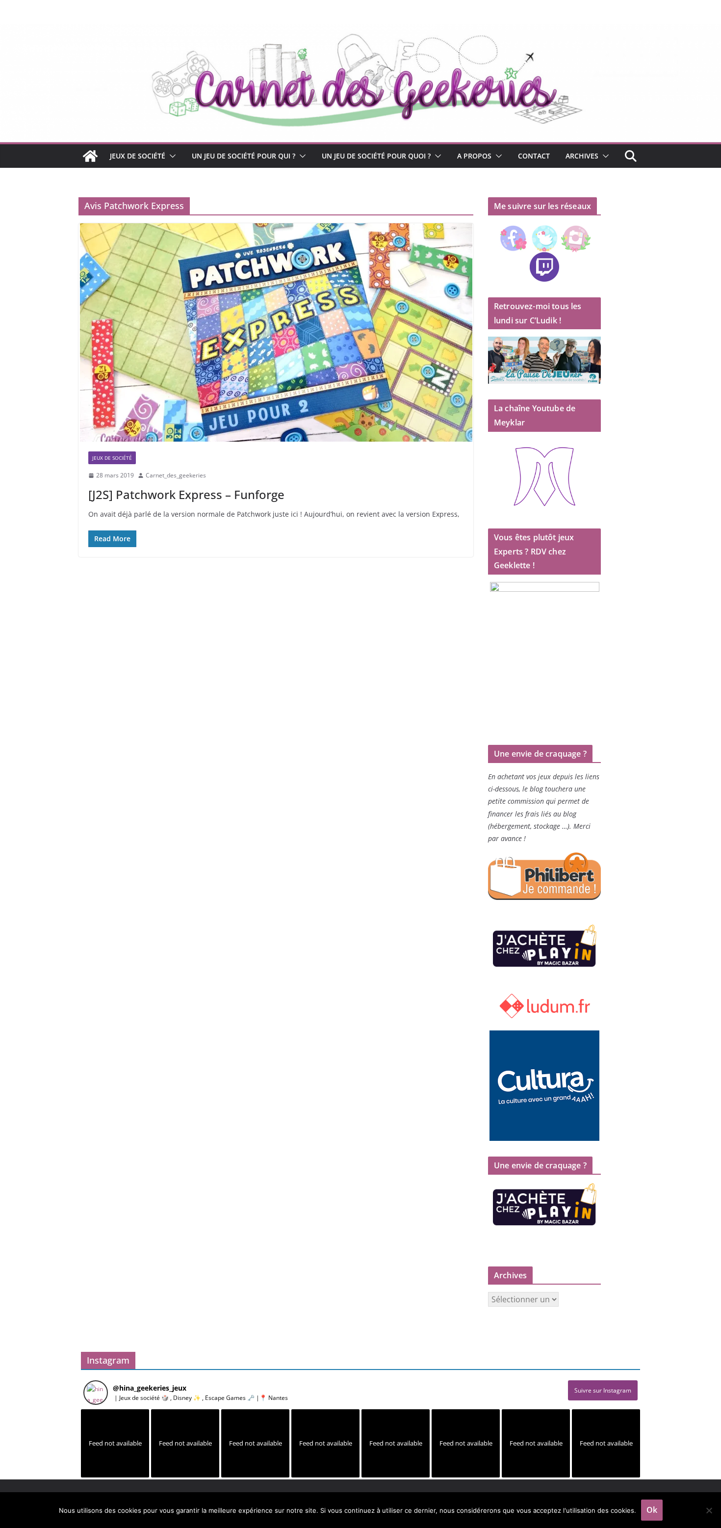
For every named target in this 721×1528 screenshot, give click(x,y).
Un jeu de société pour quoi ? (376, 155)
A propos (474, 155)
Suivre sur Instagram (602, 1390)
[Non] (709, 1510)
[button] (170, 156)
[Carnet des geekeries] (360, 30)
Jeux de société (137, 155)
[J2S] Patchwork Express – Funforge (186, 494)
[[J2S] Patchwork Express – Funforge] (275, 332)
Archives (582, 155)
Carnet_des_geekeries (176, 475)
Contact (534, 155)
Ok (651, 1509)
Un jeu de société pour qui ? (243, 155)
